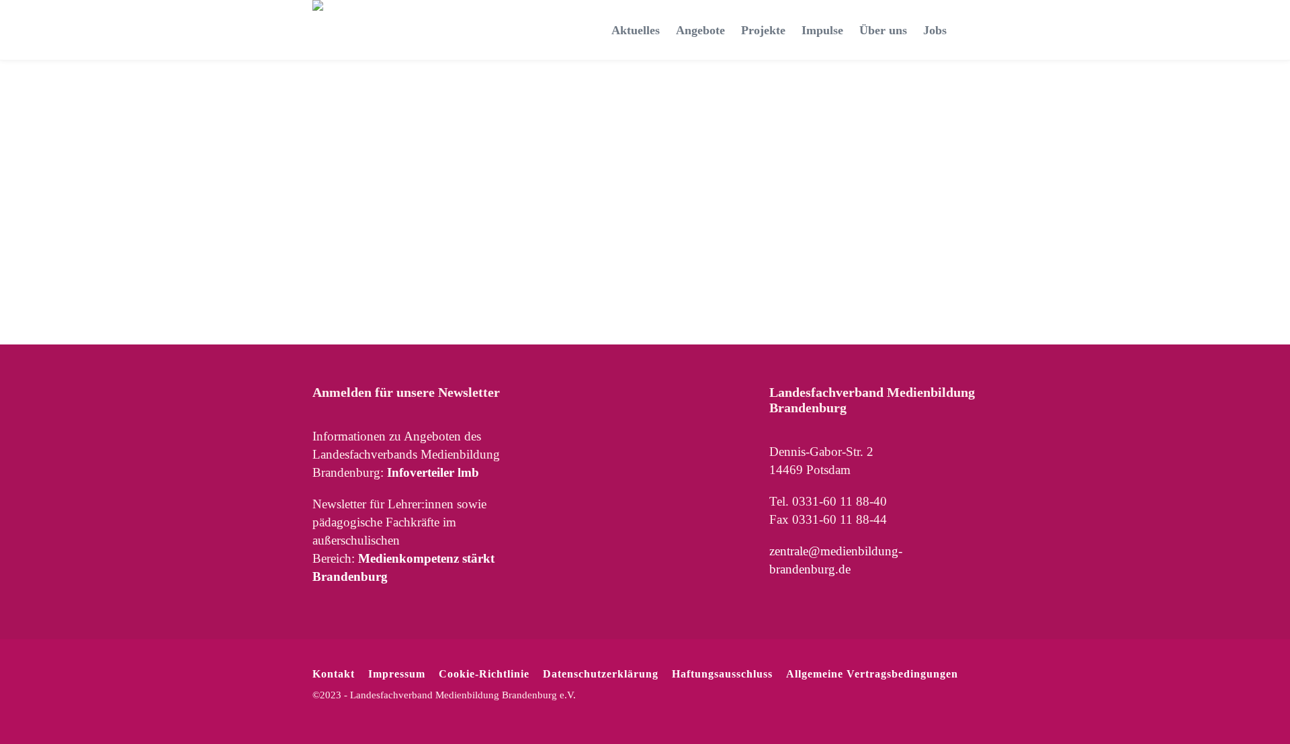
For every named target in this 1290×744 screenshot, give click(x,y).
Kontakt (333, 674)
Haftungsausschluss (722, 674)
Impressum (396, 674)
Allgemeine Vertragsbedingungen (872, 674)
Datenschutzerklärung (600, 674)
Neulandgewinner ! (321, 145)
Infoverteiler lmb (433, 472)
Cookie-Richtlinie (484, 674)
